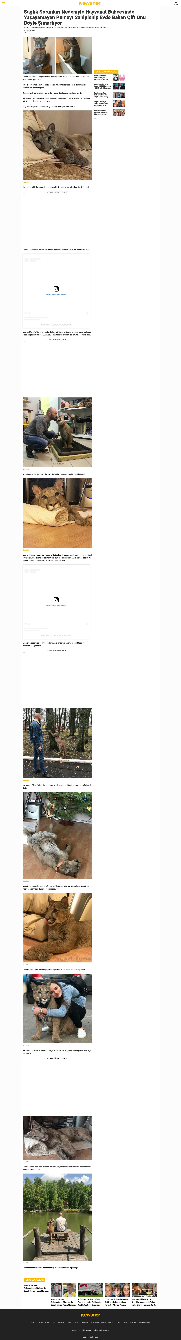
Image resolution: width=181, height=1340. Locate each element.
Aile (32, 1323)
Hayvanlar (34, 27)
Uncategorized (144, 1323)
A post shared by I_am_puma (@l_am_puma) (56, 325)
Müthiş (110, 1323)
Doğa (54, 1323)
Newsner (26, 27)
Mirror (31, 332)
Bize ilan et (76, 1330)
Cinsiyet (40, 1323)
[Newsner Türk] (90, 3)
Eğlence (61, 1323)
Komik (103, 1323)
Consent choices (90, 1337)
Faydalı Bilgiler (73, 1323)
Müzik (118, 1323)
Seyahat (133, 1323)
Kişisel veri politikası (101, 1330)
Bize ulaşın (86, 1330)
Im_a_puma (26, 182)
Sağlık (125, 1323)
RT (33, 785)
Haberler (84, 1323)
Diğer (47, 1323)
